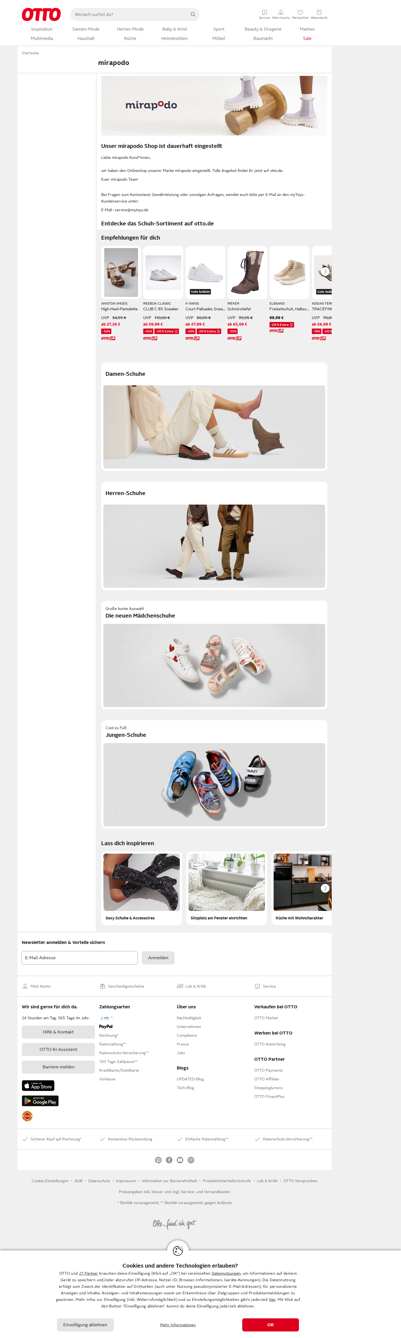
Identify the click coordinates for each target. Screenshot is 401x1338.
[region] (200, 1294)
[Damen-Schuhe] (214, 416)
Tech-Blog (185, 1088)
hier (272, 1299)
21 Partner (88, 1273)
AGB (78, 1181)
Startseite (30, 53)
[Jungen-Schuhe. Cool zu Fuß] (214, 774)
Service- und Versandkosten (205, 1192)
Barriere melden (58, 1067)
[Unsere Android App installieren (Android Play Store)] (40, 1100)
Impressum (126, 1181)
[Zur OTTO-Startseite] (41, 14)
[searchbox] (128, 14)
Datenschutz (99, 1181)
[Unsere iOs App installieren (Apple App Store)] (38, 1085)
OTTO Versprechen (300, 1181)
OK (270, 1324)
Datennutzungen (226, 1273)
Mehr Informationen (178, 1325)
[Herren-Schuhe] (214, 536)
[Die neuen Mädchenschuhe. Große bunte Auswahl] (214, 655)
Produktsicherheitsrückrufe (227, 1181)
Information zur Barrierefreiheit (169, 1181)
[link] (27, 1116)
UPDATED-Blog (190, 1079)
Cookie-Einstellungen (50, 1181)
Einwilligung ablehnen (85, 1324)
